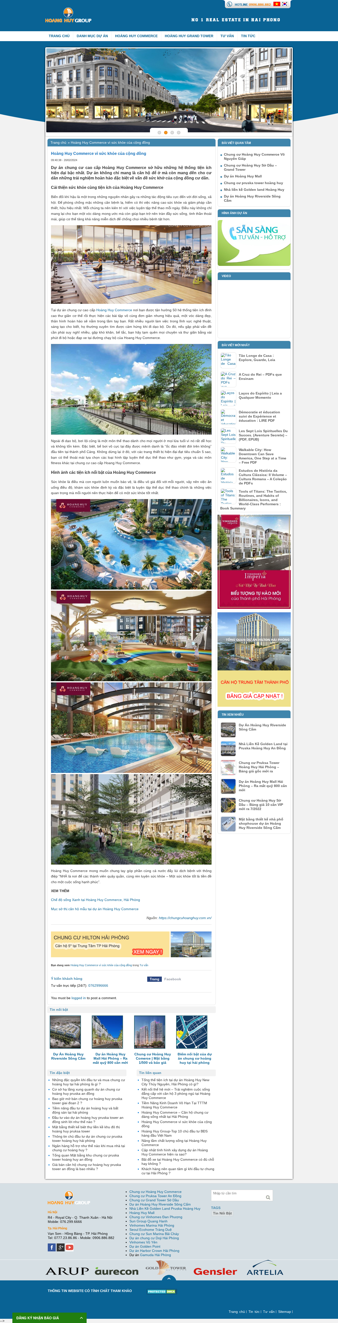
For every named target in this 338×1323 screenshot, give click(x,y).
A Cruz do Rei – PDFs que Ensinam (260, 376)
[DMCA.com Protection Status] (162, 1291)
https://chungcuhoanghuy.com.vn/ (185, 918)
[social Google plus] (61, 1245)
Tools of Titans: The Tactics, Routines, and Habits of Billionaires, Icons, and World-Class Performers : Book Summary (253, 499)
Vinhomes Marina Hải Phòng (151, 1225)
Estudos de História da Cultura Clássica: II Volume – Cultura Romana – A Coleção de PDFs (263, 477)
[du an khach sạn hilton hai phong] (131, 933)
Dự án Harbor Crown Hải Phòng (154, 1251)
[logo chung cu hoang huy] (68, 9)
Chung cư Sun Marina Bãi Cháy (154, 1234)
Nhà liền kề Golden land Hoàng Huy (254, 190)
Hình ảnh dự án (234, 213)
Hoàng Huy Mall (141, 1213)
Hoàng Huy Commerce (136, 36)
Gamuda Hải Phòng (155, 1255)
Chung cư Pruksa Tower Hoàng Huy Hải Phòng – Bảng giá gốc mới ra (259, 767)
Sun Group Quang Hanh (148, 1221)
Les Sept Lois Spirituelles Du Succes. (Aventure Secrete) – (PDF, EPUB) (263, 435)
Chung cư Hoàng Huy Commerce (155, 1192)
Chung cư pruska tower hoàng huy (253, 183)
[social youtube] (70, 1245)
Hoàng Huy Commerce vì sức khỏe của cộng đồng (101, 965)
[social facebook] (52, 1245)
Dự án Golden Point (144, 1246)
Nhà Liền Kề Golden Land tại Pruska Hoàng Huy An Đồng (263, 746)
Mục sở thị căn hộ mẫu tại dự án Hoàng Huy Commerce (95, 909)
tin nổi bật (222, 1213)
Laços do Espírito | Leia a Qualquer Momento (260, 395)
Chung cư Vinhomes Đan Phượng (155, 1217)
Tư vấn (227, 36)
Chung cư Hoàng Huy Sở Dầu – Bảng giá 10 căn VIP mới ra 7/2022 (261, 804)
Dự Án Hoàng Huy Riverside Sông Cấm (262, 727)
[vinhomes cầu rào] (254, 517)
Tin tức (248, 36)
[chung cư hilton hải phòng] (254, 614)
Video (226, 276)
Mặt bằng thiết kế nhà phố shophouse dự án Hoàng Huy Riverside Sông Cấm (261, 823)
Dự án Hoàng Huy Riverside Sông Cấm (160, 1204)
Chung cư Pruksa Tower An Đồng (155, 1196)
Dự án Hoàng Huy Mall (243, 176)
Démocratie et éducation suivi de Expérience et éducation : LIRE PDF (259, 416)
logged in (79, 998)
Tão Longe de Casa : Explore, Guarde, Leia (257, 358)
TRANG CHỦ (59, 36)
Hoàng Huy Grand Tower (189, 36)
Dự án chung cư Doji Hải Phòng (154, 1238)
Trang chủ (58, 142)
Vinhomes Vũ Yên (143, 1242)
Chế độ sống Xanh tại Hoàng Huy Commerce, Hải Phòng (95, 900)
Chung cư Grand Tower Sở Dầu (154, 1200)
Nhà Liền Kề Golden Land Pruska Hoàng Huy (164, 1208)
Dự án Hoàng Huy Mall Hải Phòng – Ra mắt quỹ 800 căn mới (263, 786)
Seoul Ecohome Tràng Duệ (150, 1230)
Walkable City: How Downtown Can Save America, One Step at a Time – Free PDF (262, 456)
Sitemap (284, 1312)
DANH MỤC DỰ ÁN (92, 36)
